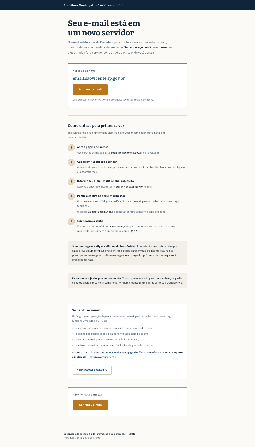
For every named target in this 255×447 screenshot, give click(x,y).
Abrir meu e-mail (90, 89)
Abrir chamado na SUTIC (92, 370)
